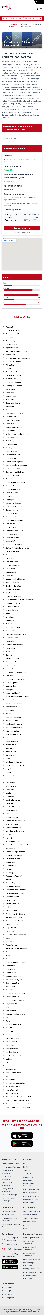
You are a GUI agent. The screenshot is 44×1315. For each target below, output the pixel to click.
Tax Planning (11, 1010)
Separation (10, 966)
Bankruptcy (10, 392)
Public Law (10, 931)
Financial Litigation (13, 627)
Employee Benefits (13, 586)
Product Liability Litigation (16, 914)
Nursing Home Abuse (14, 855)
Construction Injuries (14, 486)
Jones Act (10, 748)
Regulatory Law (12, 945)
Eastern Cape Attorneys (29, 1254)
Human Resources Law (15, 679)
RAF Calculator (8, 1215)
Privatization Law (12, 903)
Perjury (8, 879)
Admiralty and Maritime (15, 334)
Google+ (8, 1291)
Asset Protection (12, 372)
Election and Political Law (16, 579)
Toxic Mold (10, 1028)
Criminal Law (11, 527)
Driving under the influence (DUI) (18, 1104)
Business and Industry (14, 413)
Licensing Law (11, 776)
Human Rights (11, 682)
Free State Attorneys (32, 1259)
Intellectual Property (14, 724)
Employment (11, 593)
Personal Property (13, 886)
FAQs (25, 1167)
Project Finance (12, 924)
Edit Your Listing (29, 1221)
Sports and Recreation (15, 1000)
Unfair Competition (13, 1055)
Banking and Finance (14, 386)
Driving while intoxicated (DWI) (18, 1107)
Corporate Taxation (14, 517)
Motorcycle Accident (14, 827)
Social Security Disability (15, 993)
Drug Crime (10, 569)
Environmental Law (13, 603)
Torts (8, 1021)
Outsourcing (11, 865)
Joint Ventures (12, 745)
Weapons (10, 1066)
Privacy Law (10, 900)
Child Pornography (13, 437)
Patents (9, 869)
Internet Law (11, 738)
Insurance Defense (13, 717)
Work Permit (10, 1079)
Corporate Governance (15, 506)
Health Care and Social (15, 669)
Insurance (10, 714)
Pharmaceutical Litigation (16, 890)
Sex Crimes (10, 969)
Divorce (9, 558)
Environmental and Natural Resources (21, 600)
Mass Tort (10, 789)
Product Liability (12, 910)
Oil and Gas (10, 862)
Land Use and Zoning (14, 762)
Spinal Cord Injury (12, 997)
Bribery (8, 410)
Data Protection (12, 537)
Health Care (10, 665)
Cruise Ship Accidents (14, 531)
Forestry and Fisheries (14, 644)
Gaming (9, 655)
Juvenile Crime (12, 752)
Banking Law (10, 389)
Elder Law (9, 575)
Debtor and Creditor (14, 544)
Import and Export (13, 693)
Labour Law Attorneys (11, 1167)
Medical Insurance (13, 800)
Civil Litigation (11, 444)
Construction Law (13, 489)
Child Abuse (10, 430)
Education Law (11, 572)
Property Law (11, 928)
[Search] (40, 18)
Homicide (9, 676)
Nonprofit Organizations (15, 852)
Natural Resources (13, 841)
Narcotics (9, 838)
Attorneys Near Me (31, 1189)
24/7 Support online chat (12, 1239)
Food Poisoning (12, 638)
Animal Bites (11, 354)
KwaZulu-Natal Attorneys (29, 1248)
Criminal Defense (12, 524)
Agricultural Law (12, 348)
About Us (27, 1174)
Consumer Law (12, 493)
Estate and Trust (12, 606)
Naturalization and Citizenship (18, 845)
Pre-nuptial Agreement (15, 893)
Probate (9, 907)
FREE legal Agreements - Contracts (29, 1183)
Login (25, 2)
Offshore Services (13, 859)
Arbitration (10, 365)
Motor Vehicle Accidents (15, 821)
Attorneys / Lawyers (13, 25)
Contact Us (28, 1177)
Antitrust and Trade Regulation (18, 358)
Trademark (10, 1045)
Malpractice (10, 783)
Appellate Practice (13, 361)
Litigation (9, 779)
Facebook (9, 1287)
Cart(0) (40, 2)
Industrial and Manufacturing (17, 696)
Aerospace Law (12, 344)
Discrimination (11, 555)
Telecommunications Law (16, 1014)
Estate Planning (12, 610)
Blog (25, 1163)
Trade (8, 1035)
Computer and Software (16, 472)
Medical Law (10, 803)
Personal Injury (11, 883)
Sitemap (26, 1170)
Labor (8, 758)
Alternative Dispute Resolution (18, 351)
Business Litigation (13, 420)
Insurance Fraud (12, 720)
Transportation (12, 1048)
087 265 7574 (12, 1244)
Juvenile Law (11, 755)
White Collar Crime (13, 1073)
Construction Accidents (15, 482)
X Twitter (9, 1294)
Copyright (10, 499)
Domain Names (12, 562)
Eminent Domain (12, 582)
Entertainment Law (13, 596)
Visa (7, 1062)
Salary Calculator (9, 1211)
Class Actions (11, 451)
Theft (8, 1017)
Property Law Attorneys (7, 1171)
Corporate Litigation (14, 513)
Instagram (9, 1297)
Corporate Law (12, 510)
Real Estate (10, 941)
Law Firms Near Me (31, 1196)
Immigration (10, 689)
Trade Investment (13, 1038)
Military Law (10, 814)
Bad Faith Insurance (13, 382)
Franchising (10, 648)
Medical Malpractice (14, 807)
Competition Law (13, 468)
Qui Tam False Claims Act (16, 934)
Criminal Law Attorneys (7, 1177)
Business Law (11, 417)
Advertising (10, 341)
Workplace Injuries (13, 1086)
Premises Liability (12, 897)
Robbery (9, 959)
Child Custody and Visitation (17, 434)
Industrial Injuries (12, 700)
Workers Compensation (15, 1083)
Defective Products (13, 551)
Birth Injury (10, 399)
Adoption (9, 337)
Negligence (10, 848)
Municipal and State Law (15, 831)
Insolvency (10, 710)
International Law (12, 731)
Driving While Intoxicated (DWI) (18, 1100)
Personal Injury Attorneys (8, 1199)
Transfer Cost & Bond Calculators (11, 1225)
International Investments (16, 727)
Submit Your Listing (31, 1218)
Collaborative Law (13, 455)
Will (7, 1076)
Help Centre (28, 1225)
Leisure (8, 772)
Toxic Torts (10, 1031)
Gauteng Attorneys (31, 1237)
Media (8, 793)
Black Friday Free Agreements (30, 1201)
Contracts (10, 496)
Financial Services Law (14, 631)
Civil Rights (10, 448)
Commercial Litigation (14, 461)
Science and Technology (15, 962)
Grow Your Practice (31, 1211)
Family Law (10, 620)
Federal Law (10, 624)
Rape (8, 938)
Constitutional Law (13, 479)
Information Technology (15, 703)
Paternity (9, 872)
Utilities (9, 1059)
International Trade (13, 734)
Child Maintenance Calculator (9, 1219)
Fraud (8, 651)
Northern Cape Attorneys (29, 1277)
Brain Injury (10, 406)
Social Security (11, 990)
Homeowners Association (16, 672)
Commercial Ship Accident (16, 465)
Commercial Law (12, 458)
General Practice (12, 658)
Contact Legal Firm (22, 228)
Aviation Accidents (13, 375)
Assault (9, 368)
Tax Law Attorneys (9, 1194)
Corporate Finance (13, 503)
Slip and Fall (10, 986)
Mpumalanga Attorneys (28, 1264)
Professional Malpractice (15, 921)
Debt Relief (10, 541)
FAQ (25, 1228)
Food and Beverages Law (16, 634)
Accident (9, 327)
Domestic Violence (13, 565)
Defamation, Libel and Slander (18, 548)
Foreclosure (10, 641)
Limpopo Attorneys (31, 1269)
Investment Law (12, 741)
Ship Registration (12, 983)
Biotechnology (11, 396)
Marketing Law (11, 786)
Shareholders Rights (14, 979)
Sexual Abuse (11, 972)
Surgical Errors (11, 1004)
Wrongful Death (12, 1090)
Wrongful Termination (14, 1093)
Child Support (11, 441)
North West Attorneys (32, 1272)
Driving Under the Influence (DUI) (18, 1097)
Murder (8, 834)
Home (4, 25)
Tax (7, 1007)
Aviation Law (11, 379)
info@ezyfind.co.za (14, 1249)
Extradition (10, 617)
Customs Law (11, 534)
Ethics (8, 613)
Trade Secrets (11, 1042)
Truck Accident (12, 1052)
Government (11, 662)
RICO (8, 955)
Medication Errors (12, 810)
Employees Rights (13, 589)
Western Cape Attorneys (29, 1242)
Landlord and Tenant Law (16, 765)
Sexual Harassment (13, 976)
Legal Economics (12, 769)
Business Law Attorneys (7, 1183)
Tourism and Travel (13, 1024)
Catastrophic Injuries (14, 427)
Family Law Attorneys (11, 1163)
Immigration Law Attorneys (8, 1189)
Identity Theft (11, 686)
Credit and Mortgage (14, 520)
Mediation (10, 796)
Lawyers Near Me (30, 1193)
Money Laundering (13, 817)
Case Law (10, 424)
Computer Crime (12, 475)
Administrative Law (13, 330)
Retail (8, 952)
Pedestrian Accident (14, 876)
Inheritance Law (12, 707)
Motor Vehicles (12, 824)
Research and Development (17, 948)
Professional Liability (14, 917)
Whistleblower (11, 1069)
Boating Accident (13, 403)
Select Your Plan (30, 1215)
